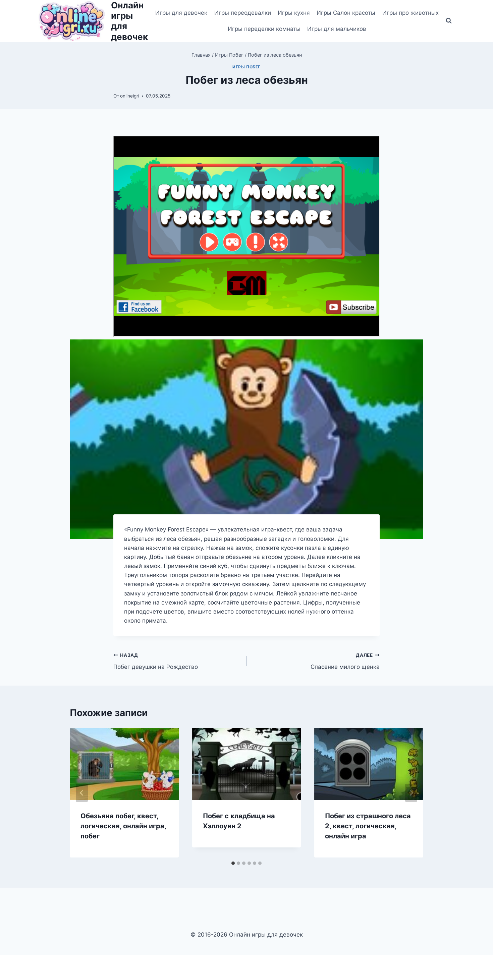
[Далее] (411, 793)
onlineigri (129, 96)
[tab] (233, 863)
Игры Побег (246, 66)
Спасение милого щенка (345, 661)
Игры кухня (294, 12)
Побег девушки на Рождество (155, 661)
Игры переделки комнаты (264, 28)
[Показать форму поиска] (449, 21)
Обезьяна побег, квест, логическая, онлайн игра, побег (123, 826)
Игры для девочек (181, 12)
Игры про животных (410, 12)
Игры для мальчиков (336, 28)
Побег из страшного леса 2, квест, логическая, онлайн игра (368, 826)
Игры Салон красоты (346, 12)
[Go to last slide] (82, 793)
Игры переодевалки (242, 12)
